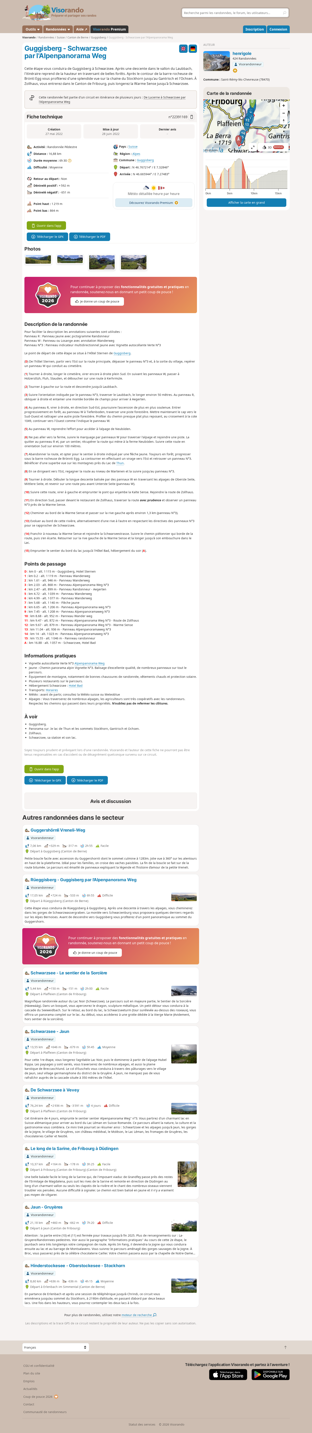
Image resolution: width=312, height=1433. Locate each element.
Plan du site (31, 1373)
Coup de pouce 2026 (37, 1397)
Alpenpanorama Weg (89, 663)
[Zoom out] (284, 113)
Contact (28, 1404)
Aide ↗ (81, 29)
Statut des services (142, 1424)
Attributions (211, 150)
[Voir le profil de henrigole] (216, 61)
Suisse (133, 146)
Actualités (30, 1389)
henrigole (242, 53)
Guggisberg (145, 160)
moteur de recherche (137, 1315)
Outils (31, 29)
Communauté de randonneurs (45, 1412)
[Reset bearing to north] (284, 121)
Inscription (255, 29)
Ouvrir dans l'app (49, 226)
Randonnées (56, 29)
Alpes (136, 154)
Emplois (29, 1381)
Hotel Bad (76, 686)
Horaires (52, 690)
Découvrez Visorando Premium (151, 203)
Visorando (29, 37)
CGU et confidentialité (38, 1366)
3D (275, 147)
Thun (120, 463)
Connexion (278, 29)
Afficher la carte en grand (246, 202)
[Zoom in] (284, 105)
